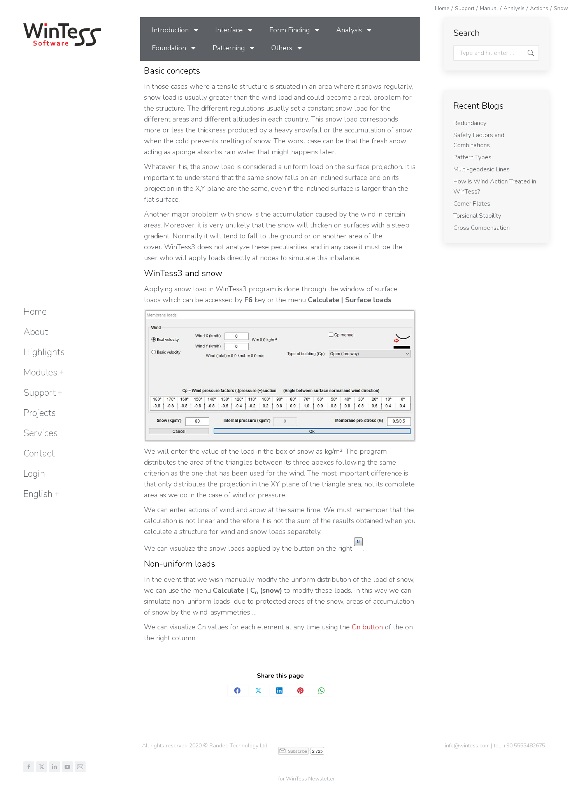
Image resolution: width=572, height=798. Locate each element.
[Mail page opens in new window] (80, 766)
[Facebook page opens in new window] (28, 766)
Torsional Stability (477, 215)
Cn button (368, 627)
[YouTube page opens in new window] (67, 766)
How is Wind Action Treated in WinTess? (494, 186)
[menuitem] (38, 494)
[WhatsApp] (321, 690)
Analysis (349, 30)
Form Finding (289, 30)
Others (281, 48)
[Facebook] (237, 690)
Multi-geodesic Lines (481, 169)
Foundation (169, 48)
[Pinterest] (300, 690)
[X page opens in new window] (41, 766)
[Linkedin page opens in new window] (54, 766)
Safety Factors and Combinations (478, 140)
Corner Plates (471, 203)
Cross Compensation (481, 228)
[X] (258, 690)
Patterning (228, 48)
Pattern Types (472, 157)
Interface (229, 30)
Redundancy (469, 123)
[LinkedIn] (279, 690)
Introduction (170, 30)
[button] (456, 7)
